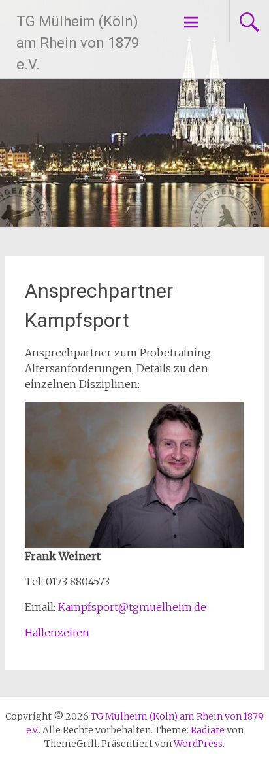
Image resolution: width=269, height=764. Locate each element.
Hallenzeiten (57, 632)
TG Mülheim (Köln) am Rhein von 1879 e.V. (77, 43)
